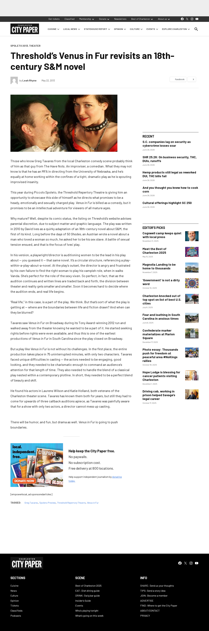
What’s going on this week (89, 615)
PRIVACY (145, 615)
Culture (14, 595)
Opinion (14, 600)
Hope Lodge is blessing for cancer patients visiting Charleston (161, 376)
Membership (85, 18)
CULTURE (135, 29)
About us (162, 18)
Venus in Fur (93, 502)
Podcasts (15, 615)
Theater (34, 45)
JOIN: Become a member (154, 595)
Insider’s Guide (83, 600)
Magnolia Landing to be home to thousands (159, 266)
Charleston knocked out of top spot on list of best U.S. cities (162, 299)
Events (79, 605)
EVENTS (150, 29)
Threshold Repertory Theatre (71, 502)
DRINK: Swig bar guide (87, 595)
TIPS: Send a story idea (152, 590)
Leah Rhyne (29, 80)
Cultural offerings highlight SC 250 (167, 203)
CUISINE (52, 29)
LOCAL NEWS (70, 29)
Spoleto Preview (47, 502)
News (13, 590)
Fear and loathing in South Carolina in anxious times (161, 316)
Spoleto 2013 (19, 45)
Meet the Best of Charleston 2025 (154, 250)
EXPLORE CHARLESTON (174, 29)
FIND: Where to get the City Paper (158, 605)
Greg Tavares (31, 502)
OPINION (118, 29)
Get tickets (54, 18)
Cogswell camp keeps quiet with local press (162, 235)
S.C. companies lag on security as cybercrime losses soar (167, 143)
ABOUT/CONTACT (150, 610)
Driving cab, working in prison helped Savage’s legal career (159, 395)
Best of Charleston (140, 18)
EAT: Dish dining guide (87, 590)
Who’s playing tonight (86, 610)
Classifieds (16, 610)
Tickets (14, 605)
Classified (69, 18)
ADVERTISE (146, 600)
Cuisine (14, 585)
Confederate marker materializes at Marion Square (159, 334)
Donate (102, 18)
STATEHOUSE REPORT (95, 29)
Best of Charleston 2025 (88, 585)
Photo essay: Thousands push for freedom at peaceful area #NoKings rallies (160, 355)
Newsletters (120, 18)
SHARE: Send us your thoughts (157, 585)
